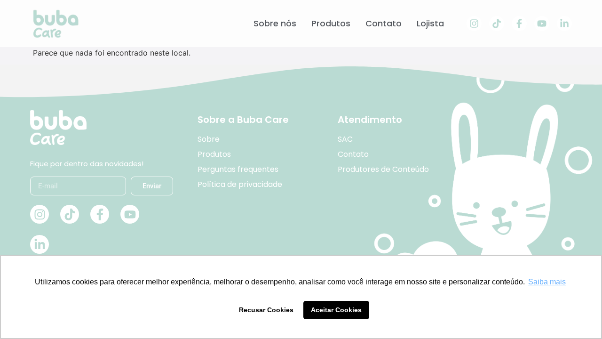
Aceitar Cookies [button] (336, 310)
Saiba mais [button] (547, 282)
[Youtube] (541, 23)
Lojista (430, 23)
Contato (383, 23)
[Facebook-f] (519, 23)
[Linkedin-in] (564, 23)
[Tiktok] (496, 23)
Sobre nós (274, 23)
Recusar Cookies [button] (266, 310)
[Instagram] (474, 23)
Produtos (330, 23)
